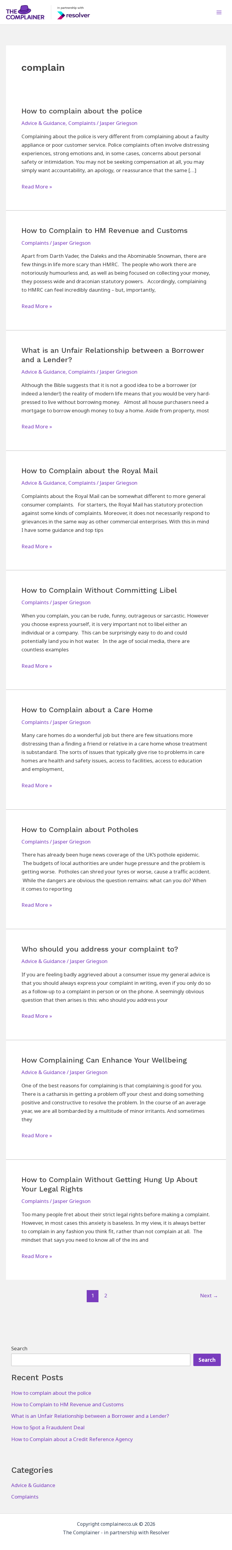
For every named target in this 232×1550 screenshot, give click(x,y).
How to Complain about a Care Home (87, 710)
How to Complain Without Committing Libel (99, 590)
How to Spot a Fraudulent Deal (48, 1427)
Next (209, 1295)
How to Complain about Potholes (79, 829)
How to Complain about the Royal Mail (89, 471)
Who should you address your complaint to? (99, 949)
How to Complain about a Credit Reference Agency (72, 1439)
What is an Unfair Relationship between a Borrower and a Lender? (90, 1415)
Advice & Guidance (43, 123)
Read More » (36, 187)
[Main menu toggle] (219, 12)
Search (19, 1348)
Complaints (81, 123)
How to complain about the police (81, 111)
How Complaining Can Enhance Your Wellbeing (104, 1060)
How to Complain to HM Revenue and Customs (104, 230)
